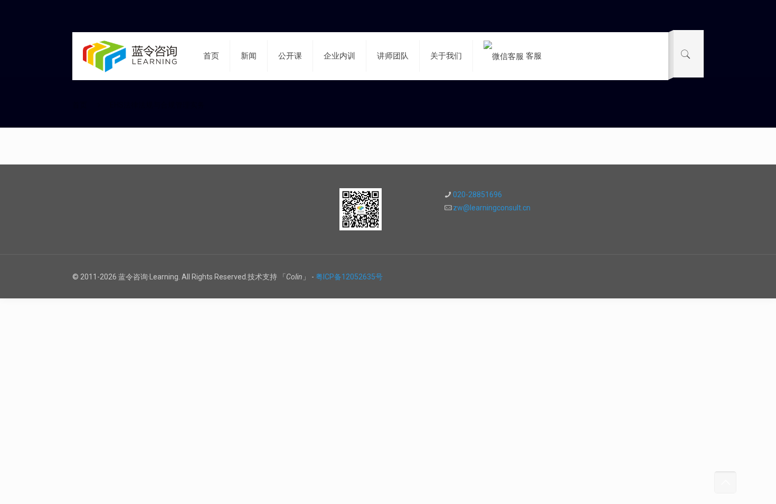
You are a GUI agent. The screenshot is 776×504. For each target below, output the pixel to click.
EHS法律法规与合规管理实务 (157, 105)
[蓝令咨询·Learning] (130, 56)
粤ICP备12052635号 (349, 277)
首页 (79, 105)
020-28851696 (477, 194)
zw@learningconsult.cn (492, 207)
